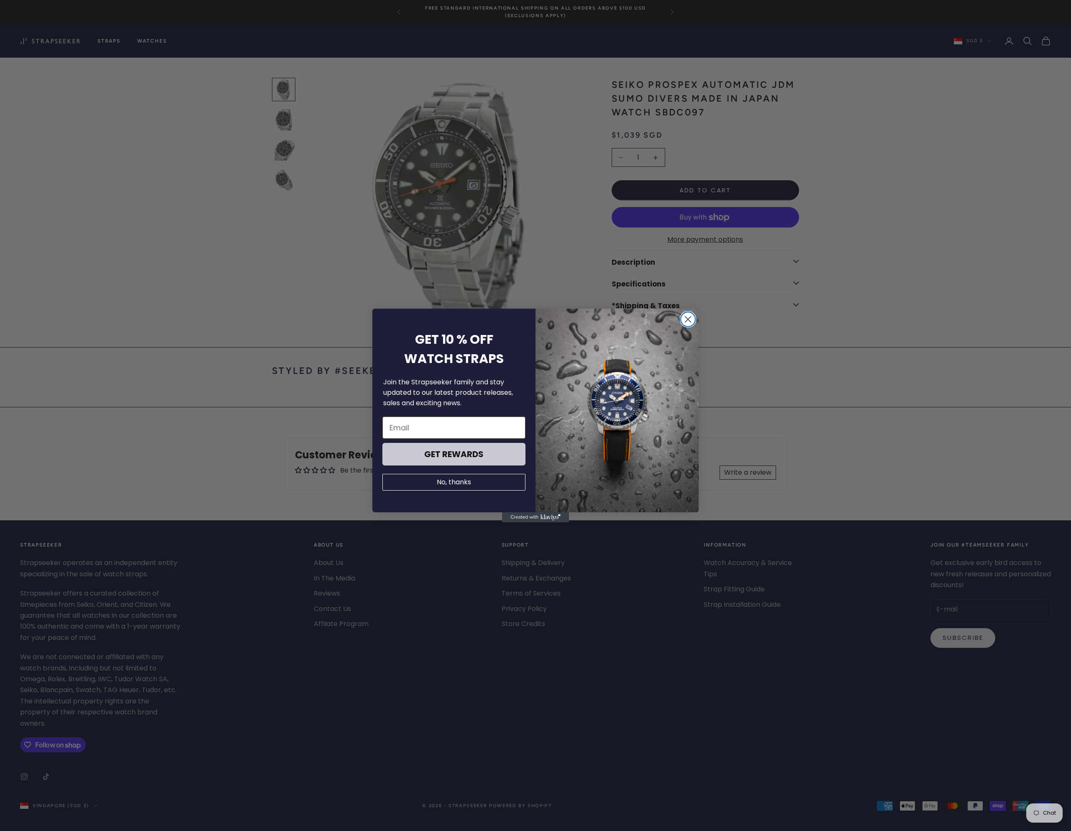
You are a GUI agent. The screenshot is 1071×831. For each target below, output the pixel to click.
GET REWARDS (454, 454)
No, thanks (454, 482)
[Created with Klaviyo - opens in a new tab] (535, 517)
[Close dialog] (688, 319)
